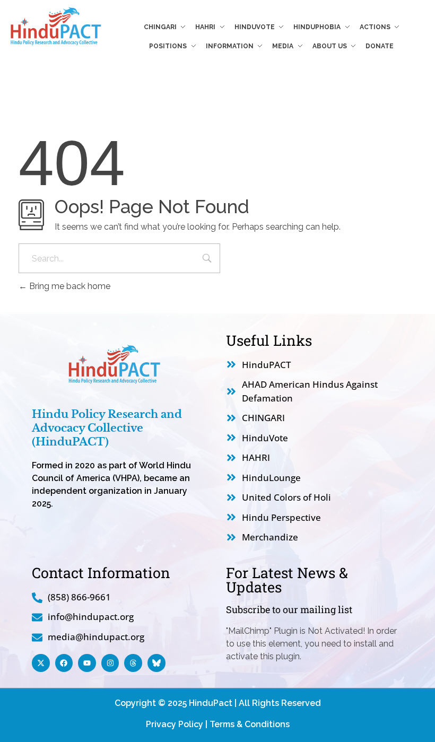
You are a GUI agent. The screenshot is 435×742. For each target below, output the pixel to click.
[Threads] (133, 663)
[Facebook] (64, 663)
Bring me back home (68, 286)
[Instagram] (110, 663)
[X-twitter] (41, 663)
